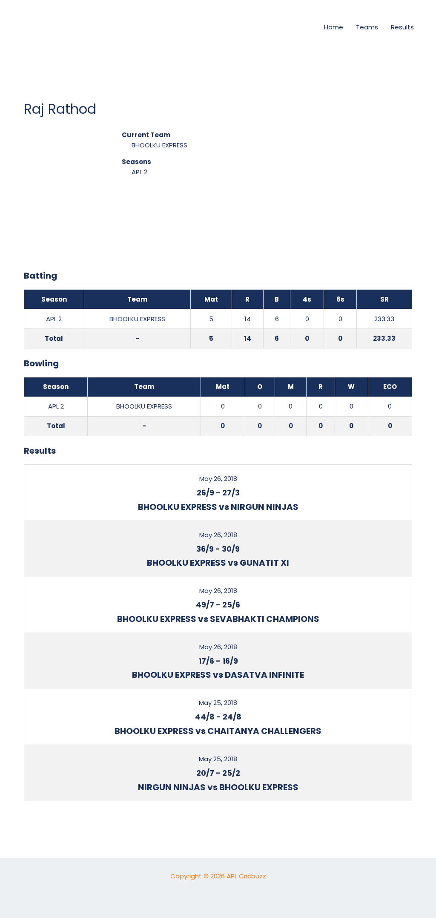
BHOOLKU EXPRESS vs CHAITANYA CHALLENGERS (218, 731)
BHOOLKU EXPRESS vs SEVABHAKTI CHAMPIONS (218, 619)
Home (333, 27)
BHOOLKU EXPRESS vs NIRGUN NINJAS (218, 507)
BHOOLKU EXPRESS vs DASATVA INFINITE (218, 675)
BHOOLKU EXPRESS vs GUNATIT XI (218, 563)
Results (402, 27)
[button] (303, 27)
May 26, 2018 (218, 478)
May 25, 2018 (218, 702)
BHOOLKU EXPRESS (159, 145)
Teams (367, 27)
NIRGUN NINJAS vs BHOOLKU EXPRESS (218, 787)
